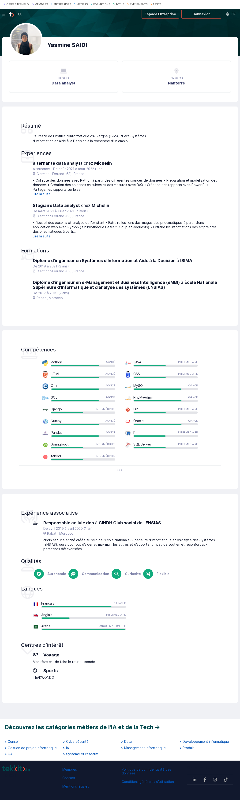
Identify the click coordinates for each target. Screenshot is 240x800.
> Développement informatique (204, 741)
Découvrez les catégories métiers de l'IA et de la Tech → (82, 727)
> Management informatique (143, 748)
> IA (66, 748)
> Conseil (12, 741)
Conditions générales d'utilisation (148, 782)
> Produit (187, 748)
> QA (8, 754)
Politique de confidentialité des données (146, 771)
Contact (68, 778)
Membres (69, 769)
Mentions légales (75, 786)
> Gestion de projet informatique (31, 748)
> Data (126, 741)
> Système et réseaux (80, 754)
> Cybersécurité (76, 741)
